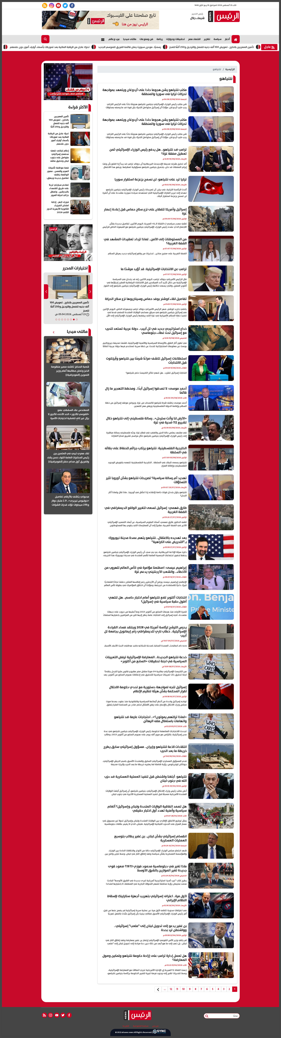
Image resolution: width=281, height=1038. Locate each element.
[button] (77, 319)
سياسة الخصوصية (140, 1026)
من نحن (155, 1026)
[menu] (103, 39)
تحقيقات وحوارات (175, 39)
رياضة (159, 39)
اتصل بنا (126, 1026)
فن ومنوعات (146, 39)
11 (177, 989)
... (165, 989)
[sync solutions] (159, 1032)
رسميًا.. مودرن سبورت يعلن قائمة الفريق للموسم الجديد (171, 47)
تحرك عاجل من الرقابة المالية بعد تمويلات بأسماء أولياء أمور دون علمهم (91, 47)
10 (183, 989)
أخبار (227, 39)
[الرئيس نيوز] (223, 17)
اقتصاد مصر (194, 39)
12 (171, 989)
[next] (158, 989)
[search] (45, 39)
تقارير (207, 39)
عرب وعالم (114, 39)
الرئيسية (230, 69)
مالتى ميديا (129, 39)
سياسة (217, 39)
